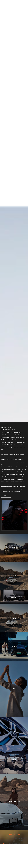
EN (24, 1)
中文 (22, 1)
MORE (5, 495)
